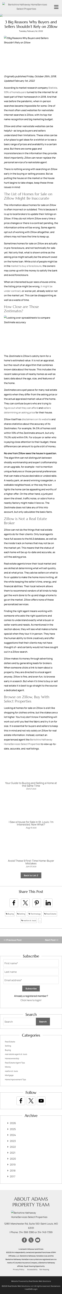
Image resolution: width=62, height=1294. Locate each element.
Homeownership (12, 1058)
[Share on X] (25, 903)
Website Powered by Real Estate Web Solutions (31, 1281)
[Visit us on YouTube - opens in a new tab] (41, 1101)
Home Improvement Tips (15, 1079)
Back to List (30, 875)
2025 (13, 1129)
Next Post (50, 939)
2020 (13, 1158)
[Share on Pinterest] (36, 903)
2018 (12, 1170)
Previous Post (14, 939)
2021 (12, 1152)
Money (8, 1066)
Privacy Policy (18, 1269)
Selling (22, 913)
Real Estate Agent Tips (15, 1062)
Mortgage (9, 1075)
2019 (13, 1164)
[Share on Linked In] (48, 903)
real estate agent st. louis (16, 1054)
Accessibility (32, 1269)
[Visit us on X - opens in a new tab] (31, 1101)
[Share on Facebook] (14, 903)
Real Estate (51, 913)
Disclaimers (55, 1286)
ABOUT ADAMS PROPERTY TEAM (31, 1202)
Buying (10, 913)
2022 (13, 1147)
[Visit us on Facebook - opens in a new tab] (21, 1101)
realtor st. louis (29, 920)
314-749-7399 (45, 1232)
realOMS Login (31, 1289)
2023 (13, 1141)
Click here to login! (31, 1000)
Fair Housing (44, 1269)
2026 (13, 1123)
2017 (12, 1176)
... (40, 920)
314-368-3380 (26, 1232)
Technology (35, 913)
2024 (13, 1135)
